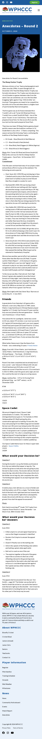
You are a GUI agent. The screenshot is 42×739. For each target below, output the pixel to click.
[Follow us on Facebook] (3, 2)
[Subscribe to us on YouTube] (11, 2)
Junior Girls (6, 645)
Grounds (5, 680)
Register (35, 2)
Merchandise (7, 672)
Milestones (6, 688)
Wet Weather (7, 684)
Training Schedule (8, 676)
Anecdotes (7, 21)
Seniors (5, 649)
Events (4, 707)
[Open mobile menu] (39, 10)
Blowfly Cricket (8, 632)
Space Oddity (14, 446)
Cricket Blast (7, 637)
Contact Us (6, 657)
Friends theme (32, 345)
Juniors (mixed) (7, 641)
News (4, 698)
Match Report (7, 711)
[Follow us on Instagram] (7, 2)
